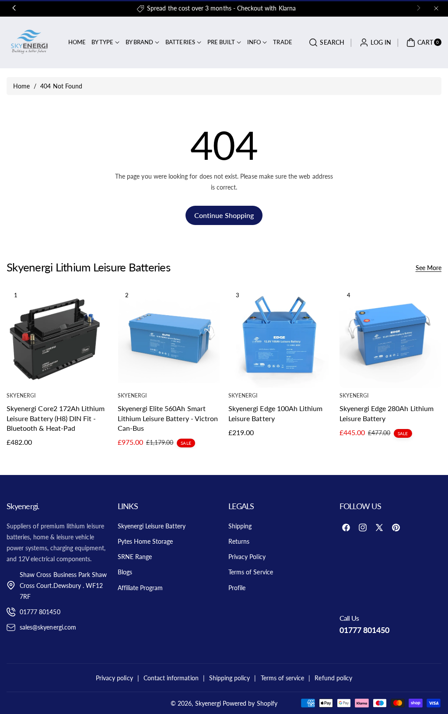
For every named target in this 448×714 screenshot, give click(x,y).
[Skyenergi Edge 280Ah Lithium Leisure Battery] (390, 337)
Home (21, 86)
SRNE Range (135, 556)
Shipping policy (229, 678)
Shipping (240, 526)
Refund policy (333, 678)
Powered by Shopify (250, 703)
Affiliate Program (140, 587)
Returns (238, 541)
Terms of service (282, 678)
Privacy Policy (247, 556)
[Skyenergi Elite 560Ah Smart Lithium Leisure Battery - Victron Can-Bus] (169, 337)
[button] (325, 42)
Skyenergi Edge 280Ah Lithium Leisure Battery (387, 413)
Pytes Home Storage (145, 541)
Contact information (171, 678)
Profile (236, 587)
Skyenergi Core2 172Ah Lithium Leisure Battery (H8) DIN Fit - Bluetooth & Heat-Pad (56, 418)
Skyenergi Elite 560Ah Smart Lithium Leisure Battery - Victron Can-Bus (168, 418)
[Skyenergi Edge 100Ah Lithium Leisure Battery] (279, 337)
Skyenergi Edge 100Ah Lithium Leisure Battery (275, 413)
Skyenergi (208, 703)
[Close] (436, 8)
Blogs (125, 572)
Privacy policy (114, 678)
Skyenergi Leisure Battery (152, 526)
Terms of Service (250, 572)
